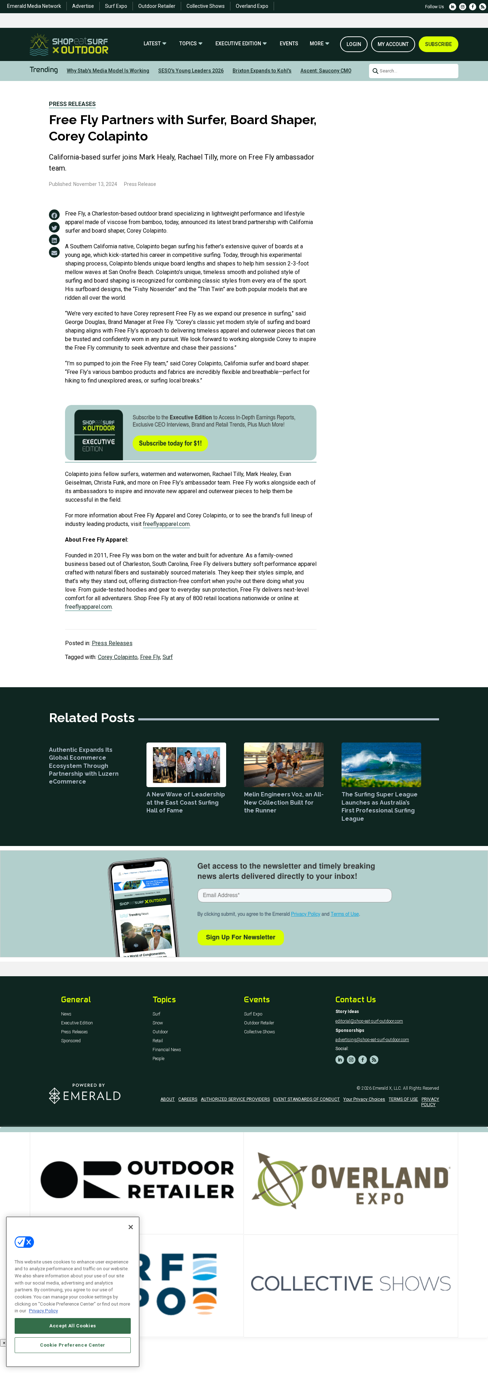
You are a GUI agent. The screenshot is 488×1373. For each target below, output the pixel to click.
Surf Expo (116, 6)
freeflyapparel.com (166, 524)
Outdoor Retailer (156, 6)
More (317, 43)
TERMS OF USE (403, 1099)
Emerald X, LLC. (387, 1088)
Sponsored (71, 1041)
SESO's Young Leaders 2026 (191, 71)
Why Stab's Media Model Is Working (108, 71)
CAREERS (187, 1099)
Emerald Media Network (34, 6)
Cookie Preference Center (72, 1345)
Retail (158, 1041)
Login (354, 44)
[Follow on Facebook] (472, 6)
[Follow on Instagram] (462, 6)
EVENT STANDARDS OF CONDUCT (306, 1099)
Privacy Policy (43, 1310)
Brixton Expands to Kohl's (262, 71)
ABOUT (167, 1099)
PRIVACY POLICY (430, 1102)
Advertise (83, 6)
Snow (158, 1023)
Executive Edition (238, 43)
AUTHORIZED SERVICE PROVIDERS (235, 1099)
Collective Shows (205, 6)
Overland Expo (252, 6)
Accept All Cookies (72, 1325)
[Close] (131, 1227)
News (66, 1014)
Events (289, 43)
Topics (188, 43)
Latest (152, 43)
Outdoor (160, 1032)
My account (393, 44)
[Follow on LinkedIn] (452, 6)
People (158, 1059)
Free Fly (150, 657)
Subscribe (438, 44)
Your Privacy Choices (364, 1099)
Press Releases (72, 104)
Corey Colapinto (118, 657)
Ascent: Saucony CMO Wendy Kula (340, 71)
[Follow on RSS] (482, 6)
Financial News (167, 1050)
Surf (168, 657)
